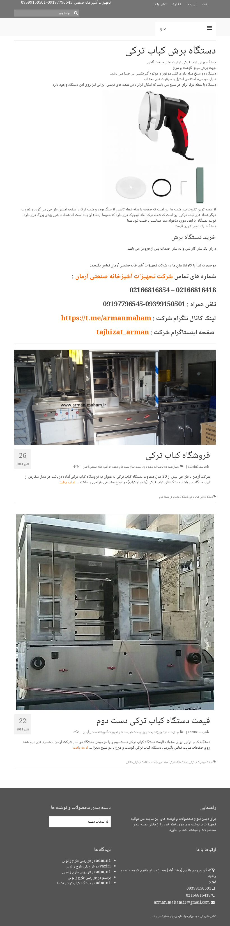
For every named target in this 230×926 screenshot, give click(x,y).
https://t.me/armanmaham (106, 318)
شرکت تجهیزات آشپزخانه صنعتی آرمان (124, 276)
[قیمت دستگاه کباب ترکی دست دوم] (115, 612)
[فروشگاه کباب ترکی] (115, 397)
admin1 (193, 467)
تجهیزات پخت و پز (153, 467)
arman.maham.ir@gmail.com (182, 902)
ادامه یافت (67, 482)
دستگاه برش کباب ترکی (201, 497)
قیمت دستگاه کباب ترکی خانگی (142, 762)
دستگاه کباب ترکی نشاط (73, 883)
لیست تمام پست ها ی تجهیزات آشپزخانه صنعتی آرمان (112, 467)
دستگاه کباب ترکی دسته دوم (173, 497)
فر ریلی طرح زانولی (76, 861)
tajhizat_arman (122, 332)
